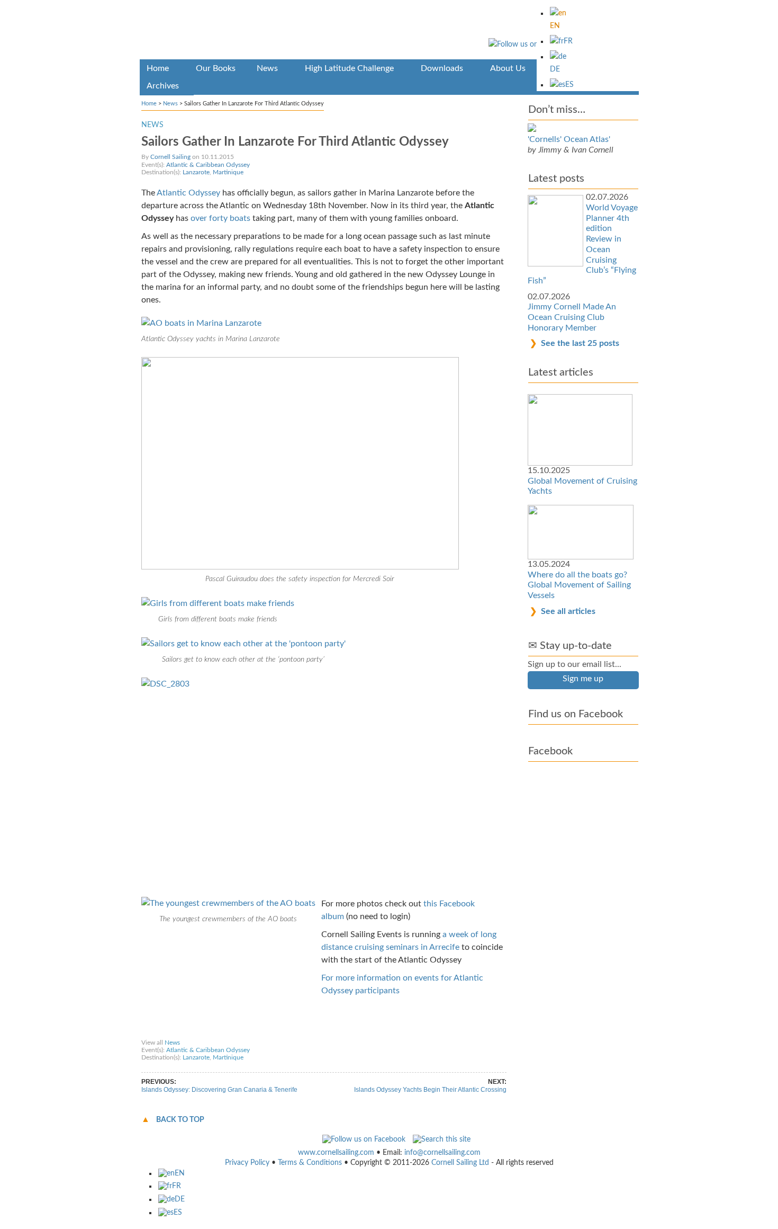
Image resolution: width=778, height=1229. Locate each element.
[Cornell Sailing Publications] (389, 31)
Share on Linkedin (347, 1032)
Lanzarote (196, 172)
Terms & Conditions (310, 1162)
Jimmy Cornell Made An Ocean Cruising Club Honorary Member (572, 317)
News (170, 103)
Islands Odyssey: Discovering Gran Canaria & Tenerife (219, 1089)
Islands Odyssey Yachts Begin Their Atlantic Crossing (430, 1089)
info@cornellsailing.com (442, 1152)
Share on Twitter (231, 1032)
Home (149, 103)
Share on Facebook (172, 1032)
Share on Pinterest (288, 1032)
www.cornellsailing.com (336, 1152)
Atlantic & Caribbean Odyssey (208, 165)
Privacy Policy (247, 1162)
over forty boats (220, 218)
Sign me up (583, 678)
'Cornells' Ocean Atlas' (569, 139)
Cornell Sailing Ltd (460, 1162)
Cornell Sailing (170, 157)
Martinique (228, 172)
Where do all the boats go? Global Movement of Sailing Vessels (579, 585)
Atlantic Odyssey (188, 193)
